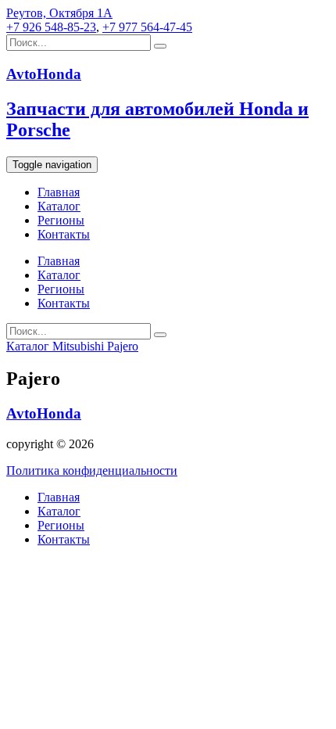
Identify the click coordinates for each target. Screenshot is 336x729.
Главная (59, 192)
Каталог (59, 206)
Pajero (122, 346)
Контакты (64, 234)
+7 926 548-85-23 (51, 27)
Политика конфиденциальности (91, 470)
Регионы (61, 220)
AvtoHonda (43, 413)
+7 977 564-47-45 (147, 27)
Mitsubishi (79, 346)
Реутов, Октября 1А (59, 13)
